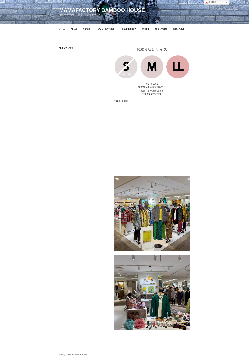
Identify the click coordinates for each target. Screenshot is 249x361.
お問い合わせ (179, 29)
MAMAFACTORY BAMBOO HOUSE (102, 10)
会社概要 (145, 29)
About (74, 29)
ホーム (62, 29)
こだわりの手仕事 (106, 29)
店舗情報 (86, 29)
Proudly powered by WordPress (73, 354)
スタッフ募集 (161, 29)
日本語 (212, 2)
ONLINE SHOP (129, 29)
